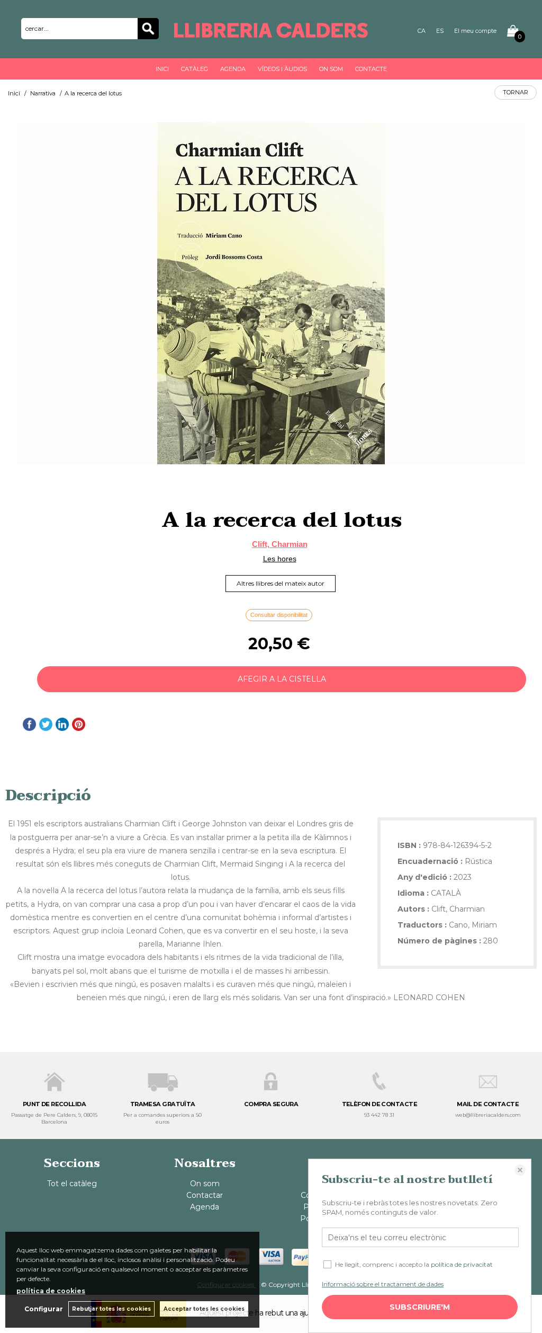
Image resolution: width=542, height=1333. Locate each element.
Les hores (279, 558)
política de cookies (50, 1291)
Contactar (204, 1195)
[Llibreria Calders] (271, 32)
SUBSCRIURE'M (420, 1307)
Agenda (233, 69)
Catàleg (194, 69)
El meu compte (475, 30)
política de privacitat (462, 1264)
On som (331, 69)
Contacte (371, 69)
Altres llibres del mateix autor (280, 583)
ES (440, 30)
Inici (162, 69)
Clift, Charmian (280, 544)
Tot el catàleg (72, 1183)
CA (422, 30)
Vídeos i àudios (282, 69)
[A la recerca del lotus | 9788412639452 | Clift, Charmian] (271, 293)
